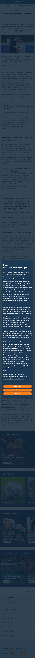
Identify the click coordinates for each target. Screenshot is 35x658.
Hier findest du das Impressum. (13, 374)
